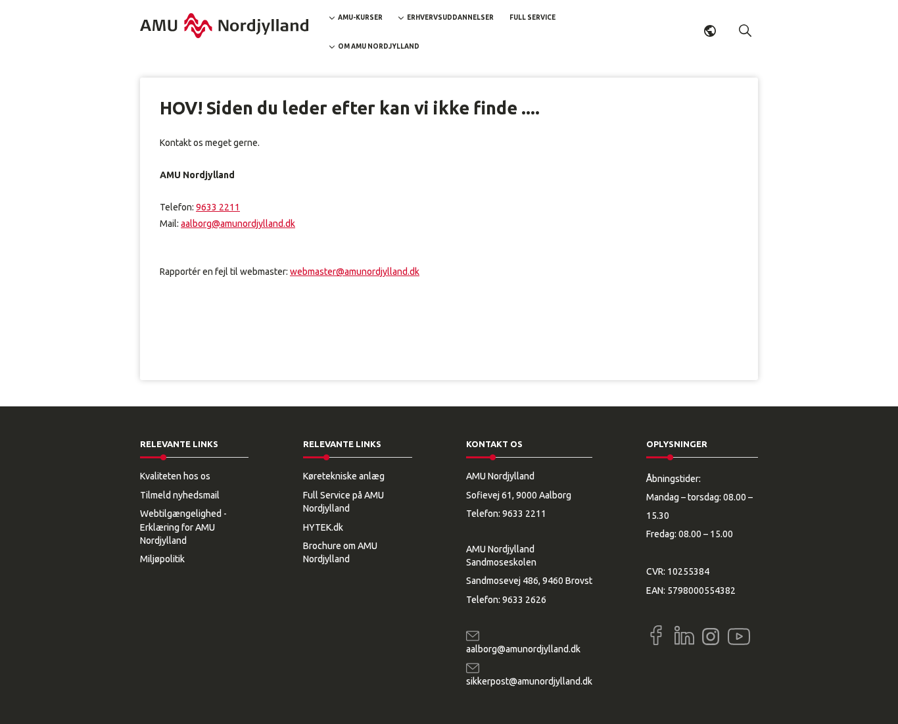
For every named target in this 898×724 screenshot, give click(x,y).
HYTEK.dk (323, 527)
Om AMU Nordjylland (378, 46)
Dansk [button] (710, 31)
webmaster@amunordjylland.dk (354, 271)
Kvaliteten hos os (175, 476)
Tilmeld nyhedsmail (180, 495)
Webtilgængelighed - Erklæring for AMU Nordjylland (183, 527)
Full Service (532, 17)
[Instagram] (710, 636)
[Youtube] (739, 634)
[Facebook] (656, 635)
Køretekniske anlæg (344, 476)
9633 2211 (218, 207)
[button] (745, 30)
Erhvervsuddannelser (450, 17)
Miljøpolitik (162, 559)
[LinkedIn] (684, 635)
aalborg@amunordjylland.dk (238, 223)
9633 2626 (524, 599)
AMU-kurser (360, 17)
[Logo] (224, 25)
